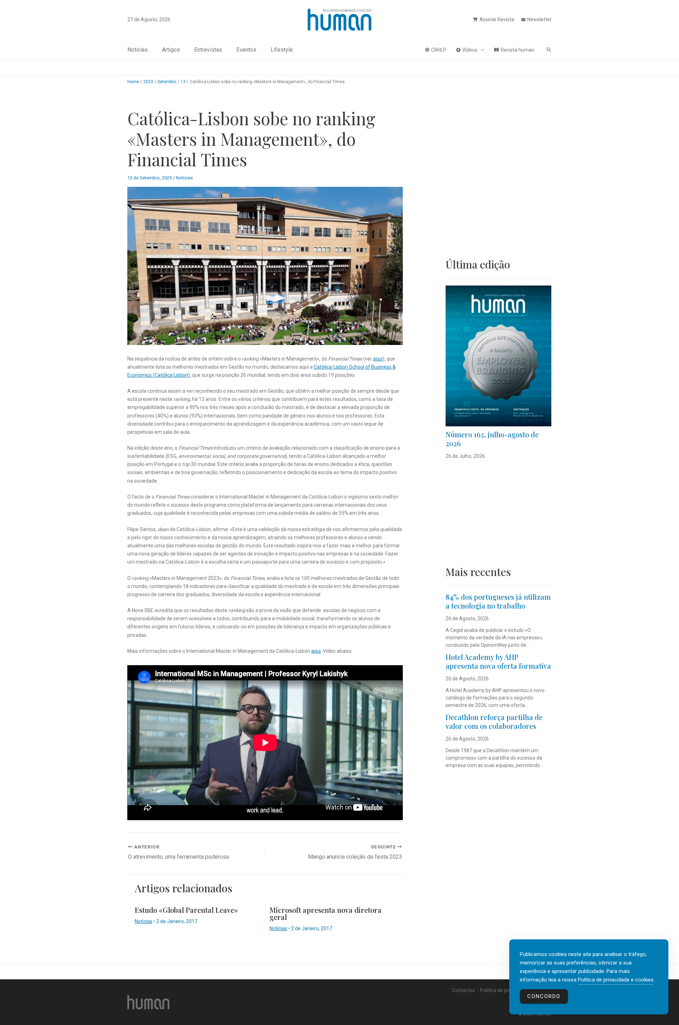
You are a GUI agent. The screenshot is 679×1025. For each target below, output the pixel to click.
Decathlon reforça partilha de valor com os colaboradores (494, 721)
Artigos (171, 49)
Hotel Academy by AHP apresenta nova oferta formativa (498, 661)
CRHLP (438, 50)
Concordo (544, 996)
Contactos (463, 990)
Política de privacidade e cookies (616, 980)
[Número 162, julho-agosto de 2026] (498, 356)
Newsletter (539, 19)
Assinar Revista (497, 19)
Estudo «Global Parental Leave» (186, 910)
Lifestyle (282, 49)
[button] (480, 50)
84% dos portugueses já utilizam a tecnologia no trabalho (498, 601)
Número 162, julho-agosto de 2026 (492, 439)
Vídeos (469, 50)
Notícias (137, 49)
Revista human (517, 50)
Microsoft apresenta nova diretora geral (325, 913)
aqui (378, 359)
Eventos (246, 49)
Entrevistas (208, 49)
